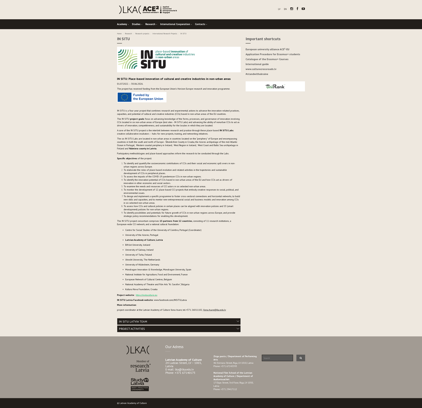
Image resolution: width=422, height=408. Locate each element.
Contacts (200, 24)
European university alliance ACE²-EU (267, 49)
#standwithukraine (257, 74)
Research (150, 24)
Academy (122, 24)
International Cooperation (175, 24)
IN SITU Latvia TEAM (133, 321)
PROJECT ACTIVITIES (132, 329)
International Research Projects (164, 33)
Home (119, 33)
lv (279, 9)
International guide (257, 64)
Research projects (142, 33)
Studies (136, 24)
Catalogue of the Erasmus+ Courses (267, 59)
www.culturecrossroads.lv (261, 69)
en (285, 9)
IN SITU (183, 33)
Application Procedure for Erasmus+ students (273, 54)
